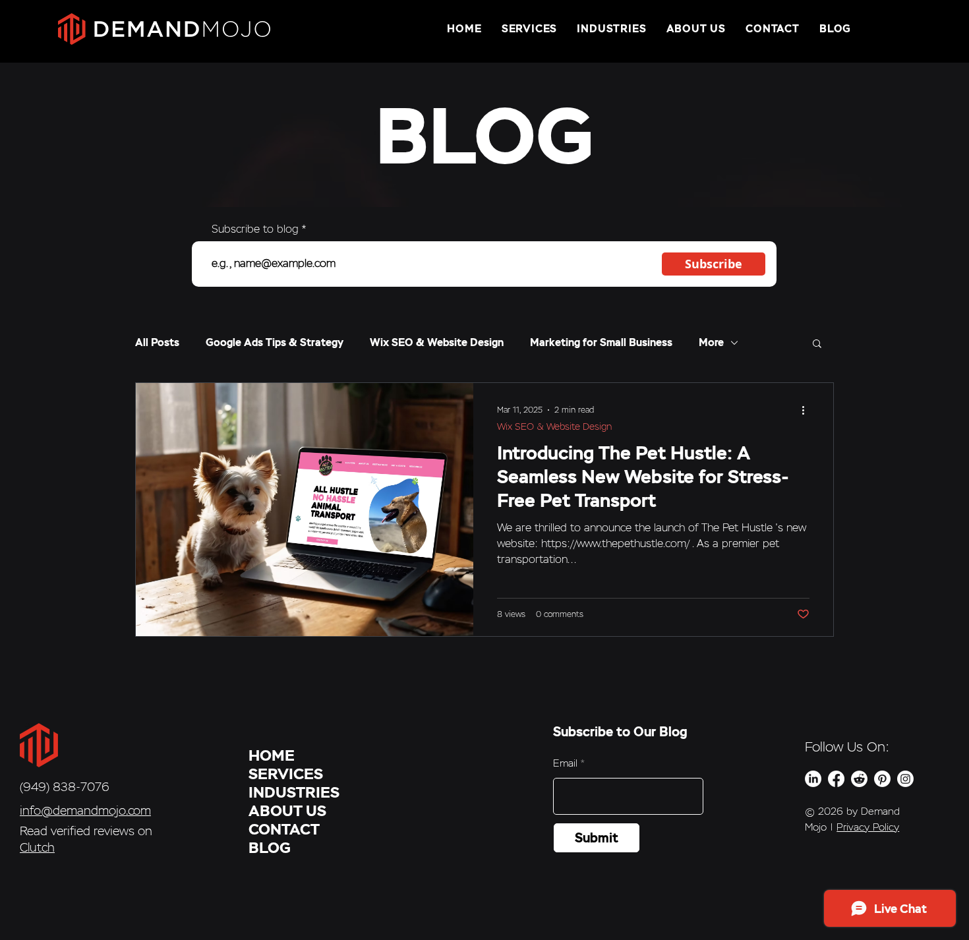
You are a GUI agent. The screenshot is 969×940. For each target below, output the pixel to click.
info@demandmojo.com (85, 810)
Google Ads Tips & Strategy (274, 342)
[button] (817, 344)
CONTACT (284, 829)
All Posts (157, 342)
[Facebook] (836, 779)
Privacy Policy (868, 827)
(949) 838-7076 (64, 786)
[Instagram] (905, 779)
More (711, 342)
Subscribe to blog (255, 229)
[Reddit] (859, 779)
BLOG (270, 847)
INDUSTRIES (294, 792)
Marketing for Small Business (601, 342)
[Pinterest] (882, 779)
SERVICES (286, 774)
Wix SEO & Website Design (437, 342)
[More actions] (807, 410)
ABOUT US (287, 811)
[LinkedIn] (813, 779)
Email (565, 763)
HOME (272, 755)
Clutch (37, 847)
